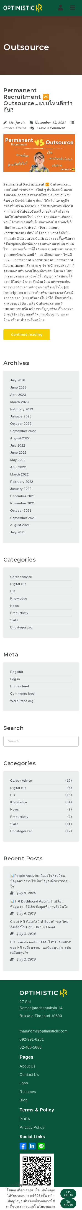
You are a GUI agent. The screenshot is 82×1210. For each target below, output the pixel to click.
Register (16, 672)
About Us (28, 1066)
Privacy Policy (32, 1127)
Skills (14, 620)
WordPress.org (21, 701)
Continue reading (26, 335)
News (14, 606)
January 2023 (20, 416)
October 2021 (20, 510)
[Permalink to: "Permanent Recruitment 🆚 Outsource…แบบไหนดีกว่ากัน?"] (39, 153)
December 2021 (22, 496)
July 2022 (17, 445)
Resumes (28, 1092)
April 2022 (18, 467)
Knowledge (18, 598)
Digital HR (18, 584)
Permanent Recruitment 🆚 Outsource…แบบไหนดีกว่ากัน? (37, 100)
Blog (24, 1100)
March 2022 (19, 474)
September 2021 (23, 518)
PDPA (25, 1119)
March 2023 (19, 402)
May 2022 (18, 460)
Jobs (24, 1083)
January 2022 (20, 489)
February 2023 (21, 409)
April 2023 (18, 395)
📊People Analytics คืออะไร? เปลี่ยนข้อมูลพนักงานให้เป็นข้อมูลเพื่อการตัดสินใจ (40, 881)
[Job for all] (22, 8)
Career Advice (14, 128)
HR (12, 591)
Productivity (19, 613)
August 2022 (20, 438)
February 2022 (21, 481)
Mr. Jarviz (17, 123)
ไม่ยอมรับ (68, 1203)
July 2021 (17, 532)
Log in (15, 679)
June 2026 (18, 387)
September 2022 (23, 431)
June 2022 (18, 452)
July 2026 (17, 380)
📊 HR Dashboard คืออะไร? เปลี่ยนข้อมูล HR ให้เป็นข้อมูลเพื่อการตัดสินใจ (39, 904)
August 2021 (20, 525)
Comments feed (22, 693)
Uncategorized (21, 627)
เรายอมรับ (68, 1193)
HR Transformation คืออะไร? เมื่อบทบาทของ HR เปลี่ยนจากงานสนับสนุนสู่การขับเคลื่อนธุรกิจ (40, 947)
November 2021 (22, 503)
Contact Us (29, 1075)
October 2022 (20, 423)
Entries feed (19, 686)
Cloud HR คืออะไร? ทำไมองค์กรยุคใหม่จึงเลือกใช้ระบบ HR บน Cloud (39, 924)
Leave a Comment (50, 128)
